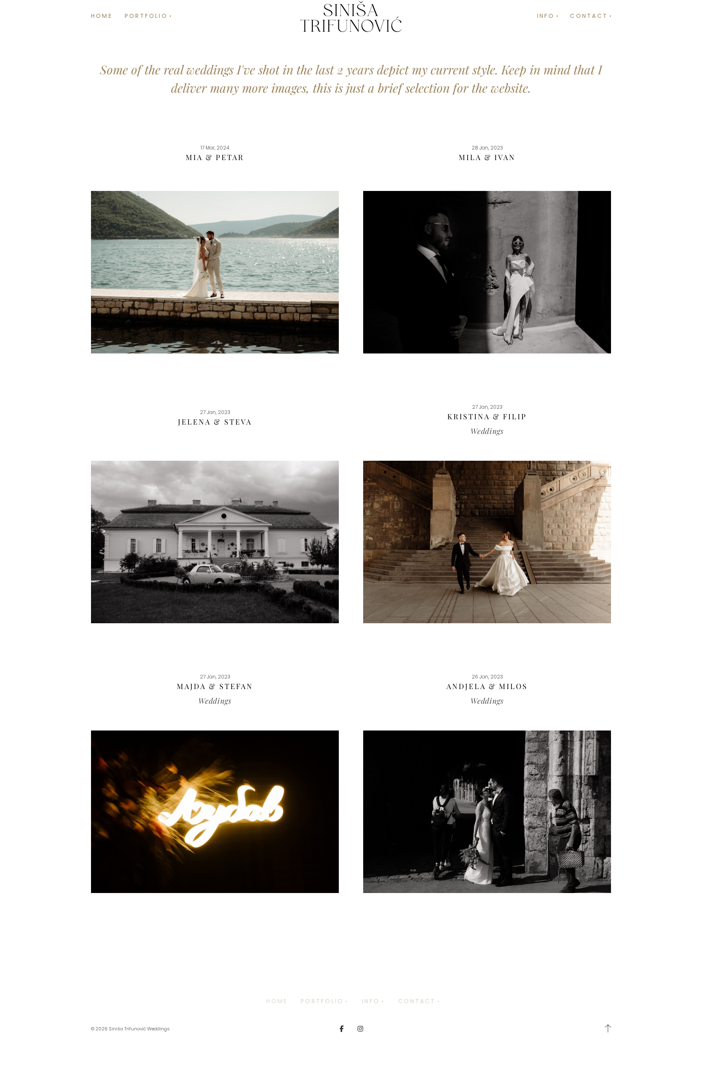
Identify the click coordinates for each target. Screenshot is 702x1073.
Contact (417, 1001)
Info (371, 1001)
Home (102, 16)
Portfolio (322, 1001)
